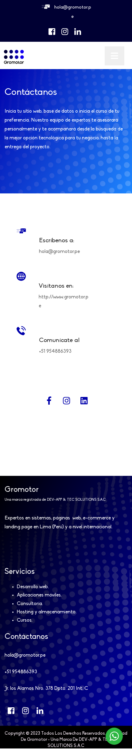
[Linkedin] (84, 400)
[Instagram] (66, 400)
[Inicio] (14, 62)
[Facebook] (49, 400)
